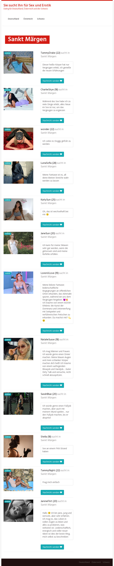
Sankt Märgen (48, 56)
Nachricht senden (51, 80)
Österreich (28, 19)
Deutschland (13, 19)
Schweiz (41, 19)
